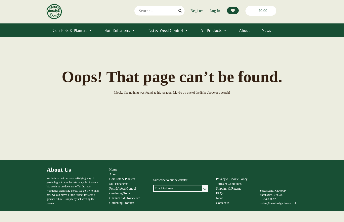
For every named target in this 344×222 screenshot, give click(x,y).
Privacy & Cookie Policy (231, 179)
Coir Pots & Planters (70, 30)
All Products (211, 30)
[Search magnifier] (180, 11)
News (266, 30)
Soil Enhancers (117, 30)
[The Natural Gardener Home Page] (54, 18)
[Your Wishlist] (233, 10)
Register (197, 11)
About (244, 30)
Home (113, 169)
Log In (215, 11)
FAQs (220, 193)
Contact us (222, 203)
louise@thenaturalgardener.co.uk (278, 203)
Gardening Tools (119, 193)
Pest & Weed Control (165, 30)
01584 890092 (268, 199)
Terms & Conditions (228, 183)
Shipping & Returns (228, 188)
